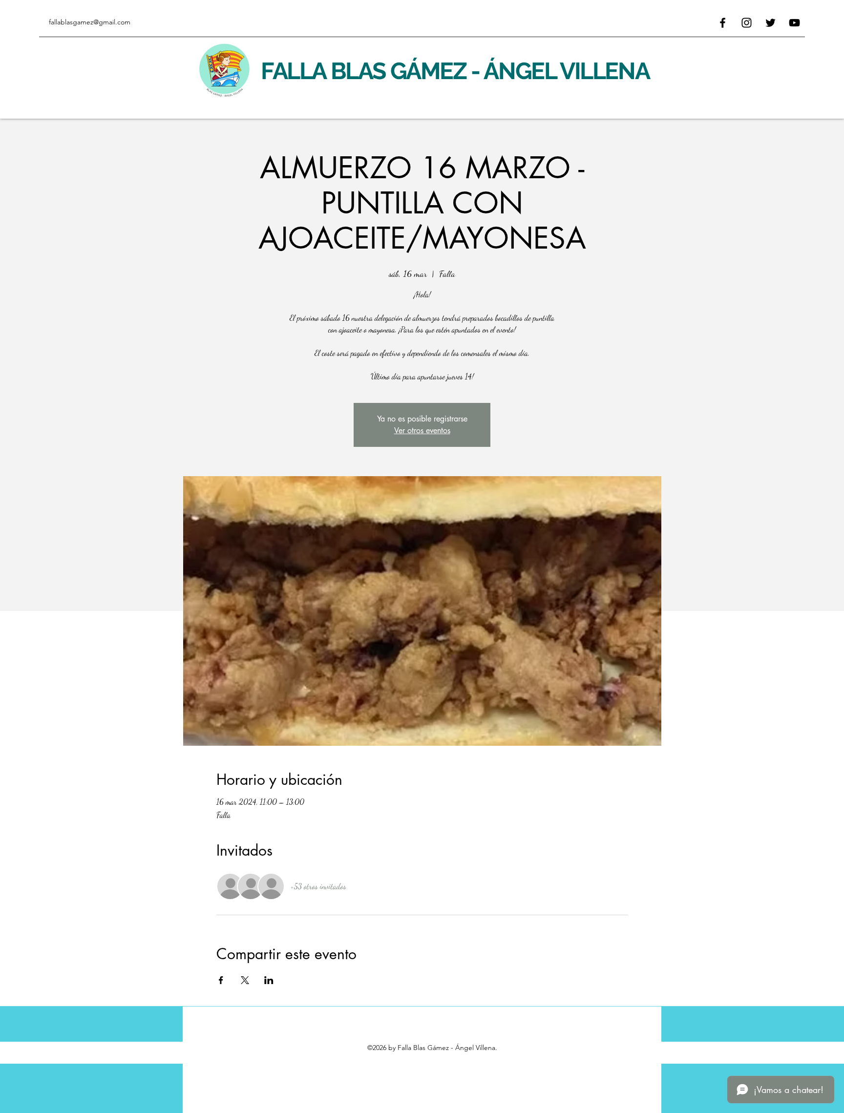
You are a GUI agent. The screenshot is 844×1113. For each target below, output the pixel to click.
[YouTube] (794, 22)
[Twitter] (770, 22)
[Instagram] (746, 22)
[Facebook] (722, 22)
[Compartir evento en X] (245, 980)
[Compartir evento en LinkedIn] (269, 980)
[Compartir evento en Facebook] (221, 980)
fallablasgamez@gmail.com (89, 22)
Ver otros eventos (422, 430)
